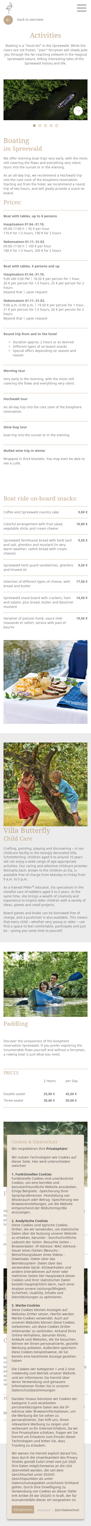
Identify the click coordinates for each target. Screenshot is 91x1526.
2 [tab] (40, 125)
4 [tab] (51, 125)
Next (78, 111)
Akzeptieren (22, 1509)
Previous (65, 111)
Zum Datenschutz (67, 1510)
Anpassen (44, 1510)
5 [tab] (57, 125)
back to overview (29, 19)
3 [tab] (45, 125)
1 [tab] (34, 125)
